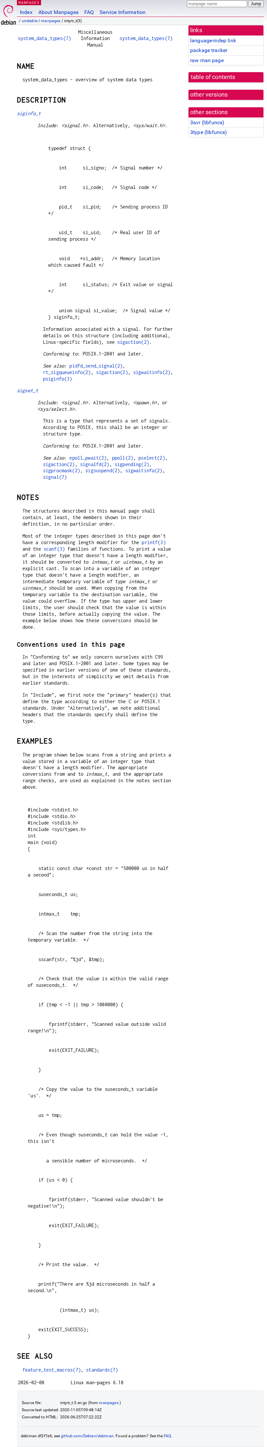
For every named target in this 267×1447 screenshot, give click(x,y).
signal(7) (55, 477)
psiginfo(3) (57, 379)
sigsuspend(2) (102, 470)
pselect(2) (151, 458)
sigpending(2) (132, 464)
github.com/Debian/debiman (87, 1436)
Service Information (123, 12)
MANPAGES (29, 2)
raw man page (207, 60)
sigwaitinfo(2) (151, 372)
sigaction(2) (133, 342)
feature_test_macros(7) (51, 1370)
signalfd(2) (94, 464)
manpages (50, 21)
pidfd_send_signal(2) (95, 365)
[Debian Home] (8, 13)
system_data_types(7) (44, 38)
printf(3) (153, 542)
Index (26, 12)
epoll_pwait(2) (87, 458)
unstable (29, 21)
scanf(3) (54, 549)
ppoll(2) (122, 458)
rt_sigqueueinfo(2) (67, 372)
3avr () (207, 122)
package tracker (208, 50)
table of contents (213, 77)
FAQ (89, 12)
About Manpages (58, 12)
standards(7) (102, 1370)
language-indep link (213, 40)
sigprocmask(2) (61, 470)
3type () (208, 132)
